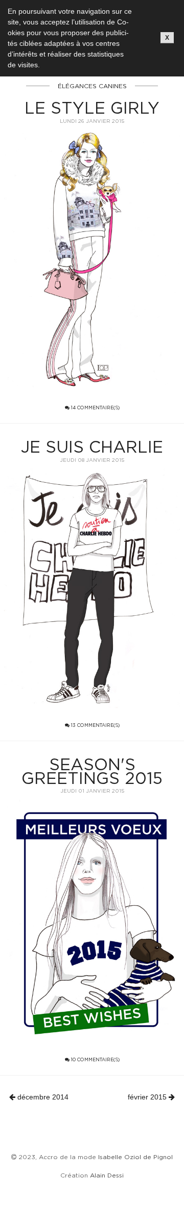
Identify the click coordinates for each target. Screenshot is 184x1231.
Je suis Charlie (92, 446)
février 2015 (148, 1097)
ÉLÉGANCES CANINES (92, 86)
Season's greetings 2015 (92, 771)
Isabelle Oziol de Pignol (135, 1157)
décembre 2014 (41, 1097)
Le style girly (92, 107)
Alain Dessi (107, 1175)
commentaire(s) (95, 407)
